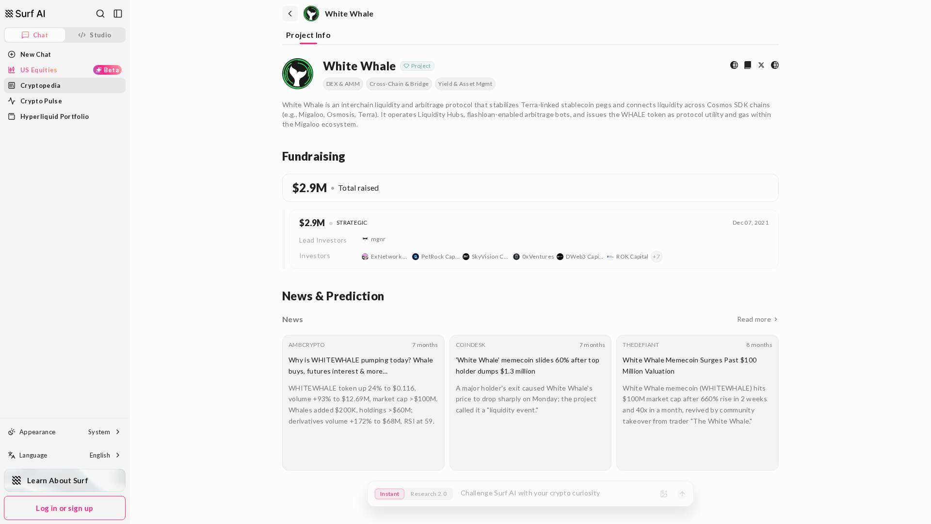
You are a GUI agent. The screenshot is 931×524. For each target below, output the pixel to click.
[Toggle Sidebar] (129, 262)
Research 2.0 (429, 493)
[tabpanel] (530, 262)
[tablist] (530, 36)
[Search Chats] (100, 13)
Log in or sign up (64, 508)
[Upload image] (664, 494)
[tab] (308, 35)
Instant (389, 493)
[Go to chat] (25, 13)
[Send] (682, 494)
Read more (754, 319)
